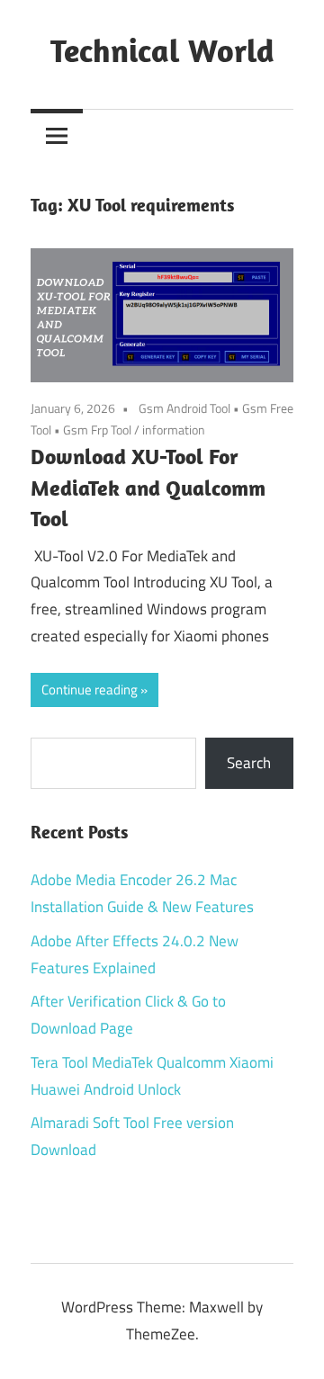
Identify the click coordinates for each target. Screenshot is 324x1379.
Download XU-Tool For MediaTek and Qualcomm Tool (148, 488)
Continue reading (89, 689)
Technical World (162, 50)
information (173, 429)
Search (249, 763)
